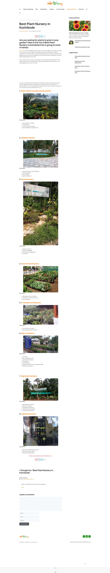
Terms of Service (34, 542)
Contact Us (21, 542)
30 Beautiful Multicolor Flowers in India (78, 33)
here (40, 87)
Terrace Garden (60, 9)
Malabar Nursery (28, 138)
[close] (55, 568)
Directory (81, 9)
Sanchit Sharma (24, 31)
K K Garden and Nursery (31, 302)
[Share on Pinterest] (36, 36)
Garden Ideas (43, 9)
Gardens (51, 9)
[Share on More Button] (45, 36)
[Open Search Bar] (20, 13)
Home (20, 20)
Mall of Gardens (27, 333)
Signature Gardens (29, 376)
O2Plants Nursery (28, 414)
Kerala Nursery (27, 179)
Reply (22, 487)
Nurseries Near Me (71, 9)
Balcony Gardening (28, 9)
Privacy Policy (27, 542)
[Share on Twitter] (42, 36)
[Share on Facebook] (39, 36)
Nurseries (24, 20)
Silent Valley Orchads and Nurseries (36, 91)
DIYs (37, 9)
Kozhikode (21, 50)
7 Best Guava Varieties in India (82, 47)
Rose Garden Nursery (30, 263)
